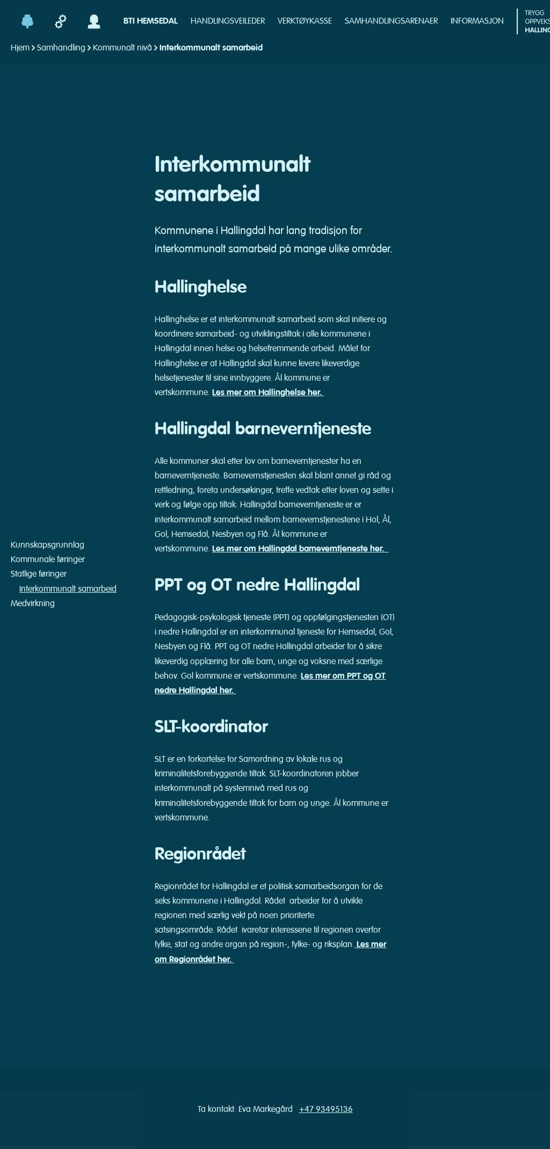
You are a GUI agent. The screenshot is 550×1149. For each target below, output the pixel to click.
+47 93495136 (326, 1109)
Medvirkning (33, 603)
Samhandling (61, 47)
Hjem (20, 47)
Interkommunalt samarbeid (68, 589)
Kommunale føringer (48, 559)
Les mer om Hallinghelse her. (268, 392)
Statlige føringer (39, 574)
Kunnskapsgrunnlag (47, 545)
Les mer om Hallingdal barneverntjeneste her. (300, 548)
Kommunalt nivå (122, 47)
